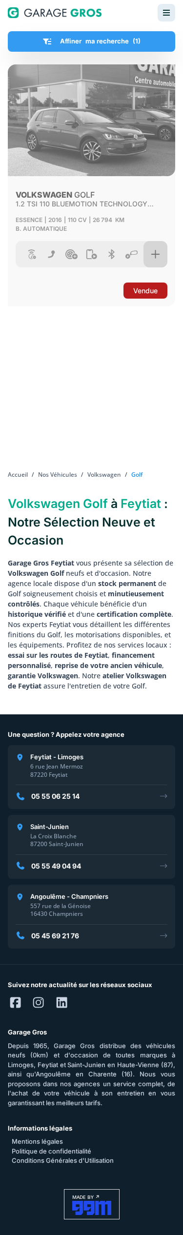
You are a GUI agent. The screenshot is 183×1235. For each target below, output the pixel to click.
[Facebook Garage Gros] (15, 1002)
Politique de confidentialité (51, 1151)
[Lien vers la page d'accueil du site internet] (55, 12)
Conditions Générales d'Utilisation (63, 1160)
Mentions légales (37, 1141)
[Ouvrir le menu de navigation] (166, 12)
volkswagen (104, 474)
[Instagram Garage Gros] (38, 1002)
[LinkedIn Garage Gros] (61, 1002)
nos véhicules (57, 474)
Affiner (100, 41)
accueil (18, 474)
